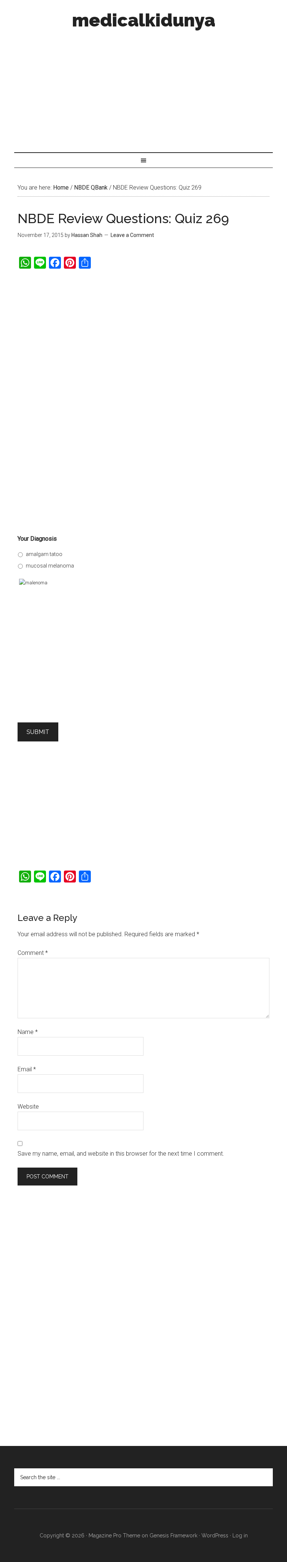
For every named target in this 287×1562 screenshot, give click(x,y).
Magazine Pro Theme (114, 1535)
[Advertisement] (144, 89)
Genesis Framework (173, 1535)
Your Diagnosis (37, 538)
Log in (240, 1535)
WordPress (214, 1535)
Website (28, 1106)
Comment (33, 952)
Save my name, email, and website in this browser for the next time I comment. (121, 1153)
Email (27, 1069)
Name (28, 1031)
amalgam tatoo (44, 554)
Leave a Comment (132, 235)
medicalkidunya (143, 20)
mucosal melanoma (50, 566)
